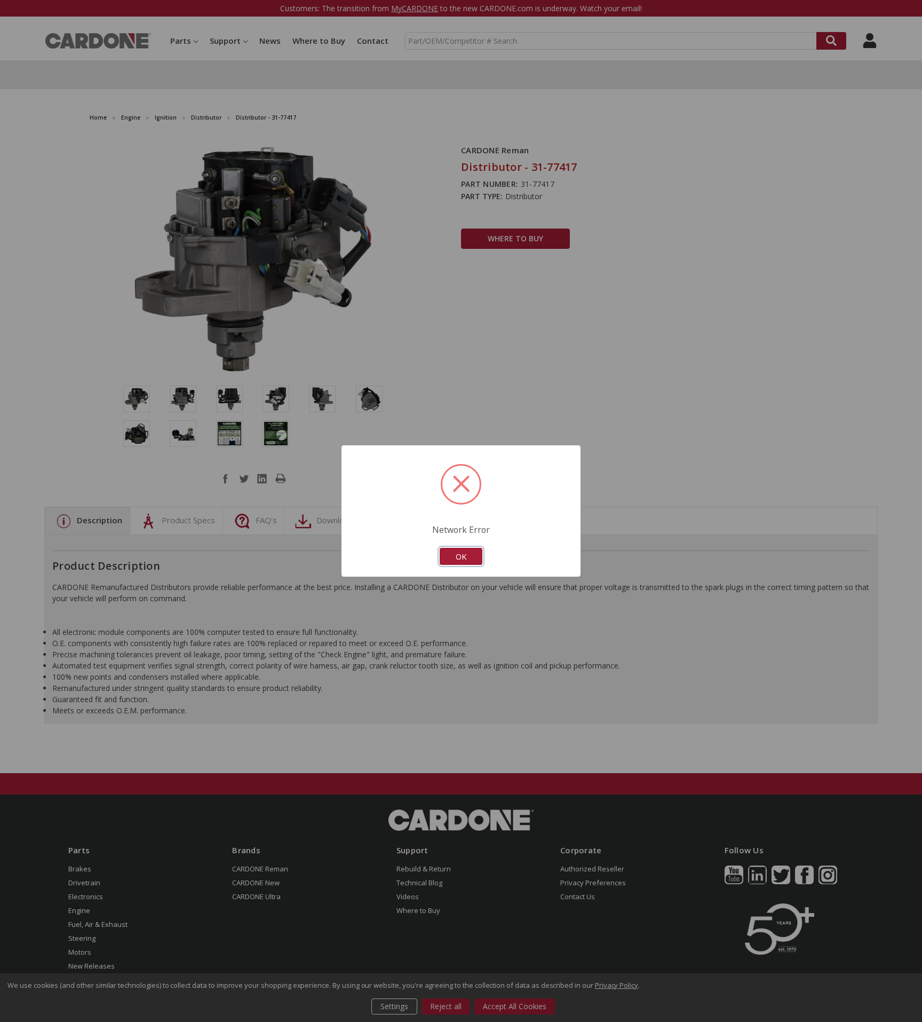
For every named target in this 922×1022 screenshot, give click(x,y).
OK (461, 556)
